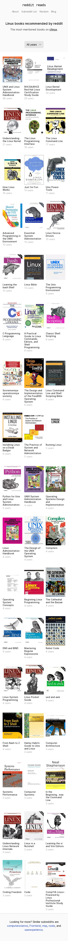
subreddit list (29, 11)
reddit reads (34, 5)
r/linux (53, 29)
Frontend (35, 925)
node (52, 925)
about (15, 11)
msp (44, 925)
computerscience (17, 925)
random (44, 11)
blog (53, 11)
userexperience (34, 929)
